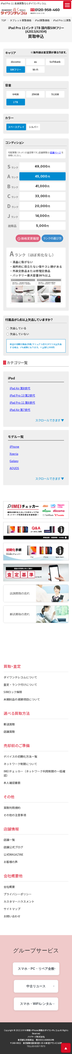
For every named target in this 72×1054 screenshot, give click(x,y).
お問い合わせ (12, 916)
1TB (15, 102)
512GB (55, 94)
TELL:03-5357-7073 (36, 1046)
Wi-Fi (35, 69)
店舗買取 (9, 732)
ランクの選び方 (52, 238)
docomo (16, 61)
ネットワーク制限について (20, 764)
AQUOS (14, 468)
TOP (3, 20)
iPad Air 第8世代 (20, 388)
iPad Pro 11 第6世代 (22, 403)
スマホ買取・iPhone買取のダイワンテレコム (40, 1030)
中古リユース (36, 986)
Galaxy (14, 461)
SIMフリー (15, 69)
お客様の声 (11, 862)
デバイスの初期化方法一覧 (20, 756)
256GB (35, 94)
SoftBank (55, 61)
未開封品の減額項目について (22, 699)
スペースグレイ (16, 126)
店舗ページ (55, 152)
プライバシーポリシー (18, 894)
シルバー (33, 126)
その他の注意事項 (15, 815)
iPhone (14, 447)
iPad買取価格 (42, 20)
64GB (16, 94)
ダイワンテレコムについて (20, 677)
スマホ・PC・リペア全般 (36, 968)
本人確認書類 (12, 783)
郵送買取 (9, 724)
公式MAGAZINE (13, 854)
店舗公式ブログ (13, 847)
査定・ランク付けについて (20, 685)
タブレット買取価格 (20, 20)
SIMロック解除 (13, 692)
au (35, 61)
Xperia (14, 454)
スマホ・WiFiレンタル (36, 1003)
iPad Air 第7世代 (20, 410)
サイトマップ (12, 909)
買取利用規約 (12, 808)
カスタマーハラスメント (19, 901)
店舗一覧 (9, 840)
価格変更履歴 (30, 238)
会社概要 (9, 887)
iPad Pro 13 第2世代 (22, 395)
